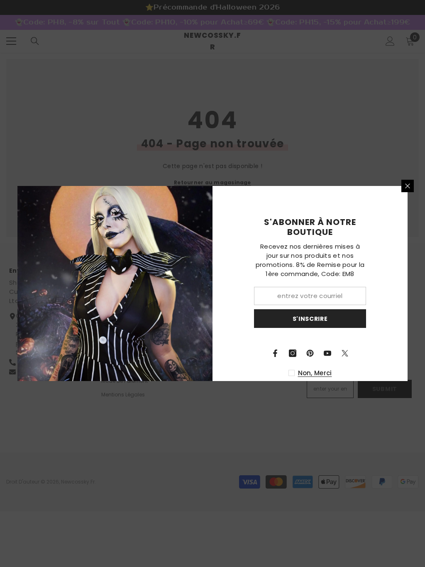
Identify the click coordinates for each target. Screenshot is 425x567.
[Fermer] (407, 186)
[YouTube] (327, 353)
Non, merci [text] (315, 373)
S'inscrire (310, 319)
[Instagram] (292, 353)
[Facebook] (275, 353)
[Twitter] (345, 353)
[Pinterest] (310, 353)
